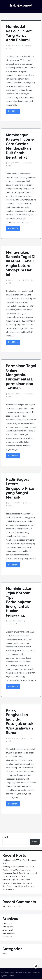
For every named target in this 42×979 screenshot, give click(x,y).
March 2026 (7, 923)
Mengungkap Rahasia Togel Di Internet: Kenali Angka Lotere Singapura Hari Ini (20, 263)
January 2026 (7, 930)
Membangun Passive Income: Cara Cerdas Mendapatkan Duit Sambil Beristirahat (20, 146)
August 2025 (7, 936)
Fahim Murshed (8, 976)
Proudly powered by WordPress (11, 973)
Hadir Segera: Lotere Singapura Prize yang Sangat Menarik (20, 488)
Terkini (11, 48)
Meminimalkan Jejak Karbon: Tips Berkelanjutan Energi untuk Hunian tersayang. (19, 601)
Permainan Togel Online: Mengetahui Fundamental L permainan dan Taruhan (21, 377)
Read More (13, 111)
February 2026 (8, 927)
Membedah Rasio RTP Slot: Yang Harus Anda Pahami (19, 33)
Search (5, 837)
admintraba (28, 45)
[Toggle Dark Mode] (35, 966)
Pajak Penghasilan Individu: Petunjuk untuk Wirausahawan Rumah (19, 721)
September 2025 (8, 933)
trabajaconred (21, 5)
